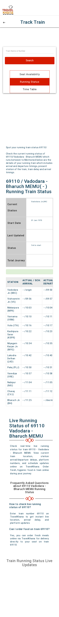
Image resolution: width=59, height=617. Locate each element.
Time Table (30, 89)
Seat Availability (30, 74)
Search (30, 60)
